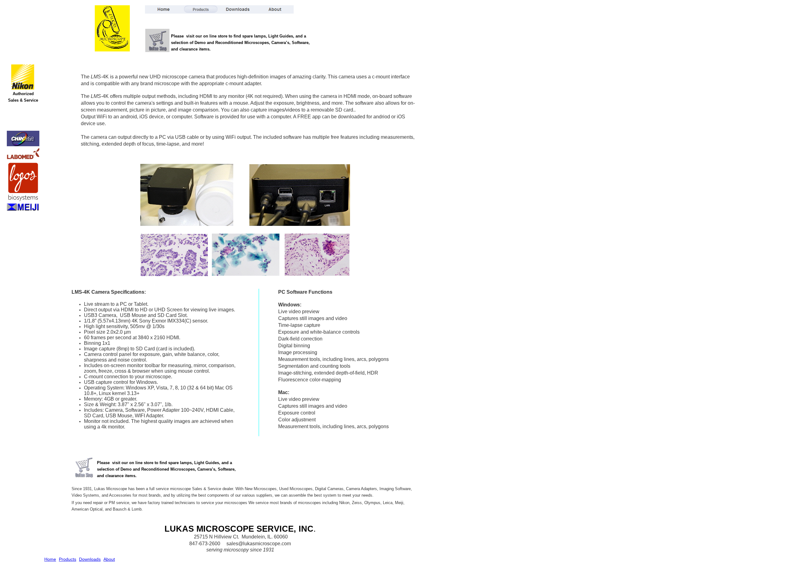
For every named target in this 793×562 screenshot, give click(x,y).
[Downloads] (237, 9)
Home (50, 559)
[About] (275, 9)
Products (67, 559)
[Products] (200, 9)
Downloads (90, 559)
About (109, 559)
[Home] (163, 9)
